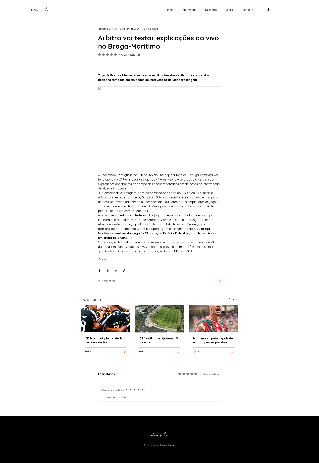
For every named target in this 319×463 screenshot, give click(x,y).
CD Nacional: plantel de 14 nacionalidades (104, 340)
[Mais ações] (219, 29)
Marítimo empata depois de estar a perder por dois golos (213, 340)
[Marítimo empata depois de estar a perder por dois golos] (213, 318)
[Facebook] (268, 9)
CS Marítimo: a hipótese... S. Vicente (158, 340)
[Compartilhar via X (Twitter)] (107, 270)
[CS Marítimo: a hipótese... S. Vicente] (159, 318)
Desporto (104, 259)
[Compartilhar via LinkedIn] (115, 270)
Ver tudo (233, 299)
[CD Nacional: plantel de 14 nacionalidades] (105, 318)
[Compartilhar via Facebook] (99, 270)
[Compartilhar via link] (124, 270)
